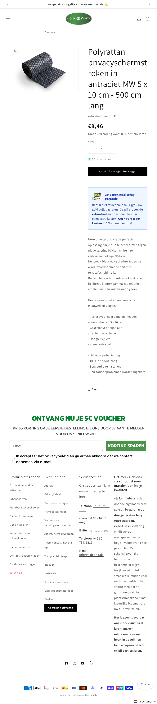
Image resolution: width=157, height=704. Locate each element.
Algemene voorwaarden (59, 533)
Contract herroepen (60, 607)
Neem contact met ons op (58, 545)
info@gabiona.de (91, 555)
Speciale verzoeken (56, 582)
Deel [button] (94, 389)
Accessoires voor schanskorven (20, 536)
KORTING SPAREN (126, 445)
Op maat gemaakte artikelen (21, 488)
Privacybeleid (52, 494)
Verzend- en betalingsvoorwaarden (58, 523)
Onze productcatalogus (59, 590)
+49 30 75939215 (90, 540)
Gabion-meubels (20, 547)
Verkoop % (16, 573)
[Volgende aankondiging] (149, 4)
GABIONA (72, 695)
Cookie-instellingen (56, 503)
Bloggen (49, 564)
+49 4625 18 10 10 (94, 508)
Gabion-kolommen (21, 516)
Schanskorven (18, 499)
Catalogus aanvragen (23, 564)
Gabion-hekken (19, 524)
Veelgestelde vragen (56, 556)
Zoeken (49, 599)
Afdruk (48, 485)
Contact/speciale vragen (25, 555)
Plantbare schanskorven (25, 507)
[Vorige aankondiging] (7, 4)
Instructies (51, 573)
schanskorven (123, 554)
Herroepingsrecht (55, 511)
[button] (8, 18)
